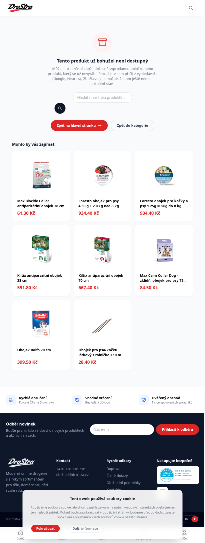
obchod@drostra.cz (72, 474)
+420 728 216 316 (70, 468)
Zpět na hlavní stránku (76, 125)
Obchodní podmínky (123, 482)
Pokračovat (45, 528)
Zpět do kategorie (132, 125)
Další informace (85, 528)
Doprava (113, 468)
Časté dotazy (117, 475)
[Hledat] (191, 8)
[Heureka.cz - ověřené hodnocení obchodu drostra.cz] (178, 475)
